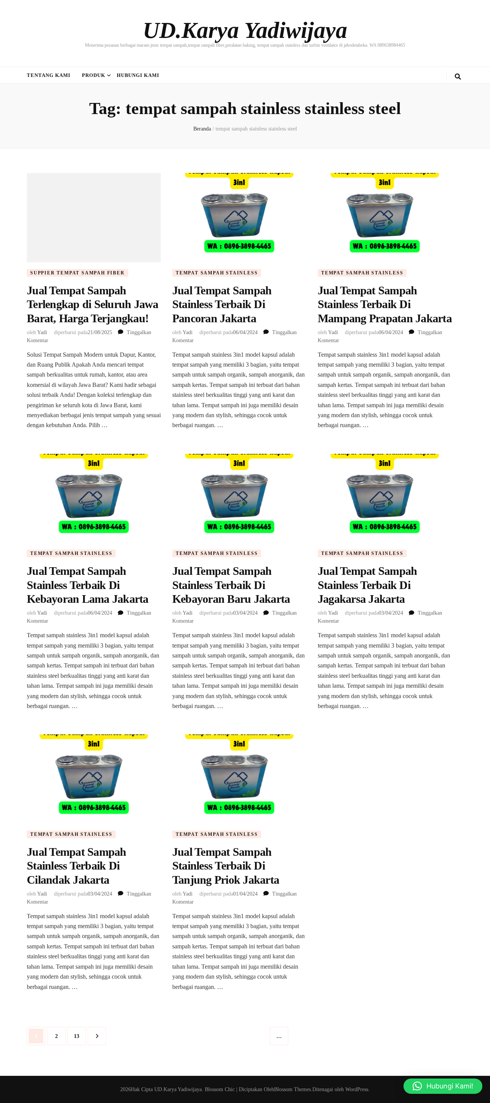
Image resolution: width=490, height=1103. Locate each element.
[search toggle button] (458, 76)
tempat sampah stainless (217, 273)
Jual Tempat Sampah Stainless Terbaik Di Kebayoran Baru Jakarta (231, 585)
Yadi (42, 332)
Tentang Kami (48, 75)
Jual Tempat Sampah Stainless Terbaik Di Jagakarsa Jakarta (367, 585)
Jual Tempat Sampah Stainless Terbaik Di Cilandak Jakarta (76, 865)
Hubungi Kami (138, 75)
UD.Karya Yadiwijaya (245, 30)
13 (80, 1036)
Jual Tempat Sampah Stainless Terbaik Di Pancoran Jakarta (222, 304)
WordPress (356, 1089)
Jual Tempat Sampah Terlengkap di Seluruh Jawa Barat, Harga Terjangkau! (92, 304)
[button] (442, 1086)
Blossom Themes (292, 1089)
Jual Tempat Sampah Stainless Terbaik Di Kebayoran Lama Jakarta (88, 585)
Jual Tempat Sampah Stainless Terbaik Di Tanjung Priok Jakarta (225, 865)
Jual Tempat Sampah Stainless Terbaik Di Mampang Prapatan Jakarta (385, 304)
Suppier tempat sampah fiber (77, 273)
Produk (93, 75)
